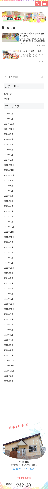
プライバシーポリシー (24, 484)
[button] (42, 77)
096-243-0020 (25, 469)
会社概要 (8, 484)
